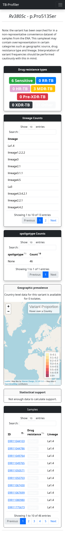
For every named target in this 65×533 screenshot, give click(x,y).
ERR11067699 (16, 492)
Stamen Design (28, 381)
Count (34, 254)
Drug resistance (34, 432)
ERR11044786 (16, 448)
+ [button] (8, 306)
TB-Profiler (11, 4)
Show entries (32, 127)
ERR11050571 (16, 470)
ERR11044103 (16, 441)
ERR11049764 (16, 456)
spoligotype (15, 254)
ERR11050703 (16, 478)
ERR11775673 (16, 507)
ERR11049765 (16, 463)
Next (53, 220)
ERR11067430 (16, 485)
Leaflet (7, 381)
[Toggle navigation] (60, 4)
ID (9, 434)
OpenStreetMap (11, 383)
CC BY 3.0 (39, 381)
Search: (13, 132)
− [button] (8, 311)
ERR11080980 (16, 500)
